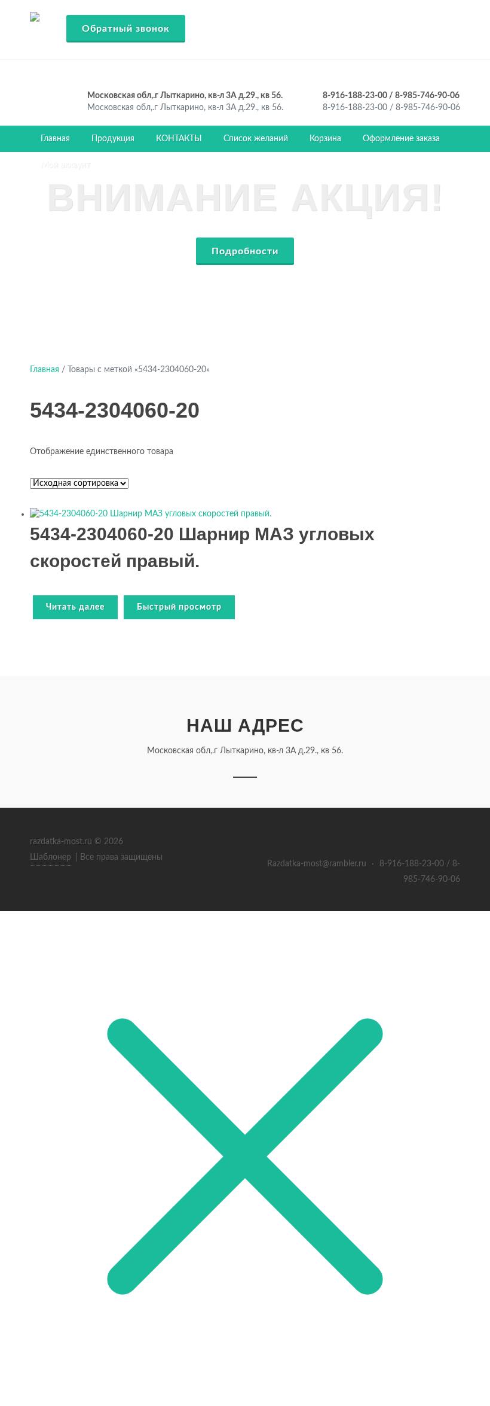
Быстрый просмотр (179, 607)
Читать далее (75, 607)
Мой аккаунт (65, 165)
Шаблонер (50, 857)
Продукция (112, 139)
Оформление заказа (401, 139)
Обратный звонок (126, 29)
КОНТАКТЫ (179, 139)
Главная (55, 139)
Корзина (325, 139)
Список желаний (255, 139)
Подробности (245, 251)
